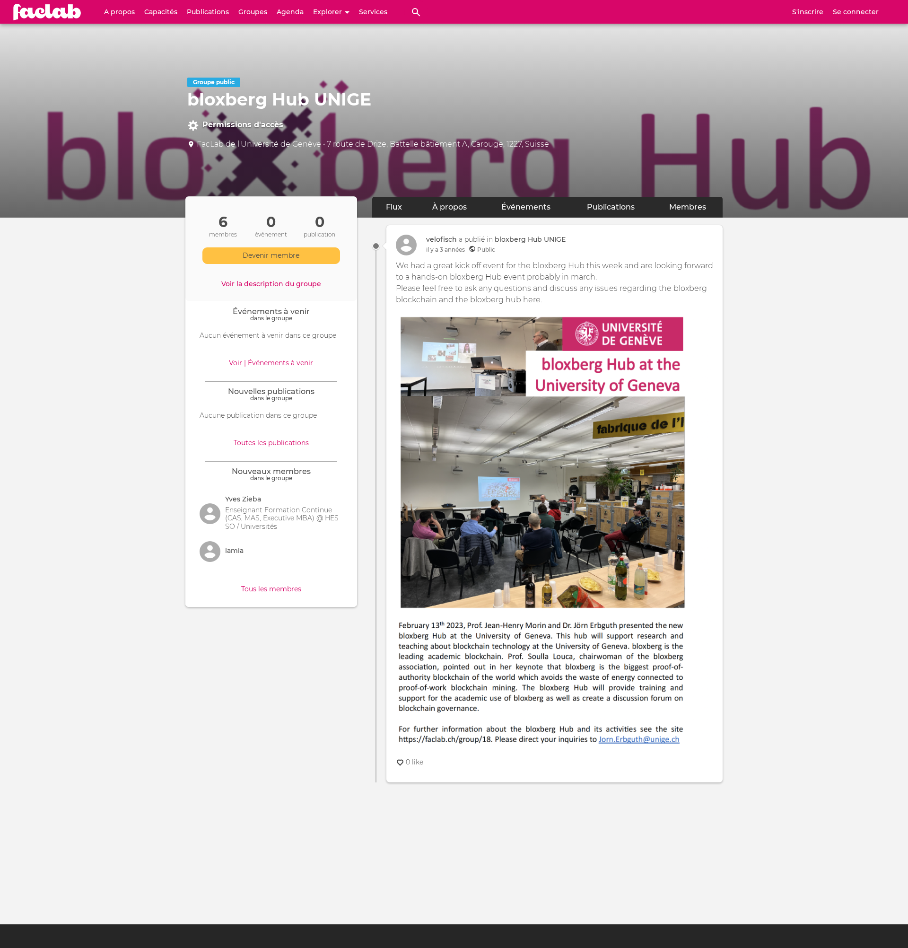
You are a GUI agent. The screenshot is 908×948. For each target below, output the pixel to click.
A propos (119, 12)
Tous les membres (271, 589)
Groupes (252, 12)
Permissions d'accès (242, 124)
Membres (687, 206)
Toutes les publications (271, 443)
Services (373, 12)
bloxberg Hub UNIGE (530, 239)
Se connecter (856, 12)
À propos (449, 206)
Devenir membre (271, 255)
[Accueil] (47, 12)
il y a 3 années (445, 249)
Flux (401, 206)
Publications (208, 12)
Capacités (160, 12)
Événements (525, 206)
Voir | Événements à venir (271, 363)
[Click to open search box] (416, 12)
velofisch (441, 239)
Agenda (290, 12)
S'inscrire (807, 12)
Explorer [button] (328, 12)
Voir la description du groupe (271, 284)
